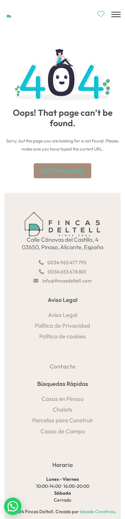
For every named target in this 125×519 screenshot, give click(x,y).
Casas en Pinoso (62, 398)
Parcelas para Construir (62, 420)
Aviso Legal (62, 314)
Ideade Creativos (97, 511)
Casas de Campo (62, 431)
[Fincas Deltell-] (22, 14)
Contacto (63, 366)
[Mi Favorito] (100, 14)
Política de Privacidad (62, 325)
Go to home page (62, 170)
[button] (13, 506)
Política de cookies (62, 336)
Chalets (62, 409)
